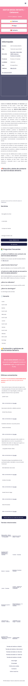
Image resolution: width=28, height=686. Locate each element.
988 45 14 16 (5, 260)
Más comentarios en (9, 403)
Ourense (20, 16)
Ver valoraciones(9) (7, 72)
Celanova (14, 16)
